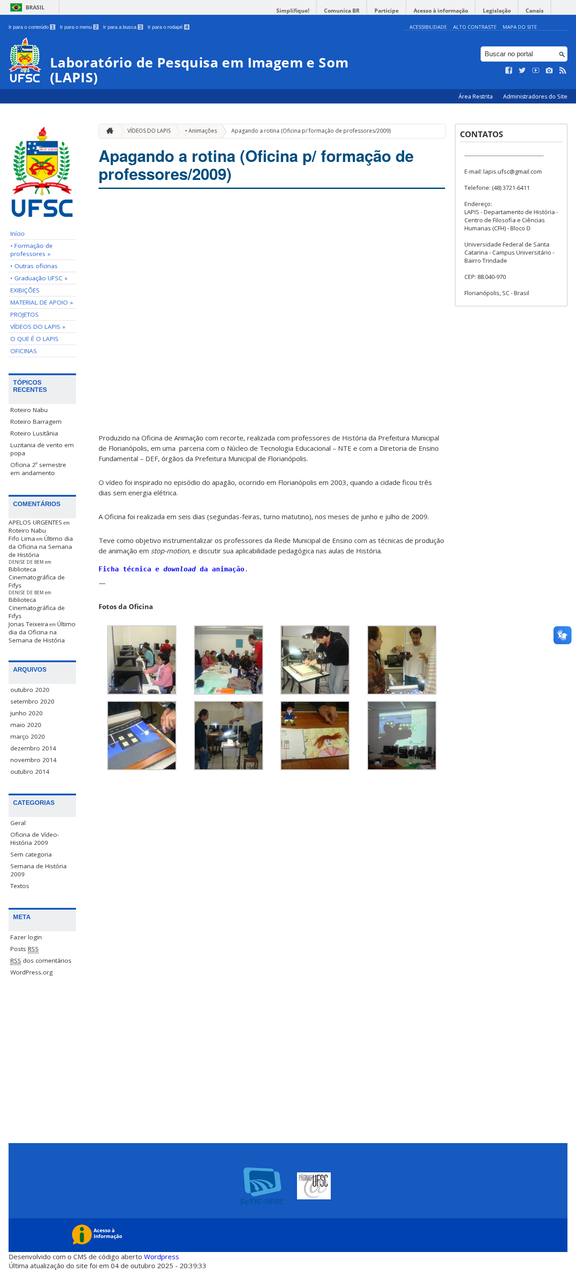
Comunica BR (342, 10)
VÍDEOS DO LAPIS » (37, 327)
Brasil (35, 7)
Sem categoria (31, 854)
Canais (535, 10)
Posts (24, 949)
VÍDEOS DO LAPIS (149, 131)
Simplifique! (292, 10)
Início (17, 233)
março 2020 (27, 736)
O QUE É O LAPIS (34, 339)
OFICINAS (23, 351)
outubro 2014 (30, 771)
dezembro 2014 (33, 748)
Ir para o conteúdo (31, 27)
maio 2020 (25, 725)
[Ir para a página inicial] (107, 131)
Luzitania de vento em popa (42, 449)
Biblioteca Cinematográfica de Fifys (37, 577)
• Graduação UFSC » (39, 278)
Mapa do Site (520, 26)
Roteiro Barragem (36, 421)
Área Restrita (476, 96)
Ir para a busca (122, 27)
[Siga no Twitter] (522, 70)
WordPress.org (31, 972)
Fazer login (26, 937)
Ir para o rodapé (168, 27)
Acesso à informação (441, 10)
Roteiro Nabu (29, 410)
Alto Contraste (474, 26)
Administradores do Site (535, 96)
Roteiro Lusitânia (34, 433)
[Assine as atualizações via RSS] (563, 70)
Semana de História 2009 (38, 870)
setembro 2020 (32, 701)
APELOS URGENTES (35, 522)
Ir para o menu (78, 27)
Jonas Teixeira (28, 624)
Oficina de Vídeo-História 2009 (34, 838)
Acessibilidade (428, 26)
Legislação (497, 10)
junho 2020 (26, 713)
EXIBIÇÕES (25, 290)
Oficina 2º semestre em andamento (38, 469)
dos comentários (41, 960)
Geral (18, 823)
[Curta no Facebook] (509, 70)
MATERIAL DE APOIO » (41, 302)
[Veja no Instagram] (549, 70)
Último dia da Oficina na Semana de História (41, 546)
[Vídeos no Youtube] (536, 70)
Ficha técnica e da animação (171, 569)
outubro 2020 (30, 690)
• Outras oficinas (34, 266)
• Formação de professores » (31, 250)
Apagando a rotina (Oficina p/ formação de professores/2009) (311, 131)
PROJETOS (24, 314)
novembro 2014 (33, 760)
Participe (386, 10)
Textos (19, 886)
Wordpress (161, 1256)
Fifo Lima (22, 538)
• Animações (201, 131)
